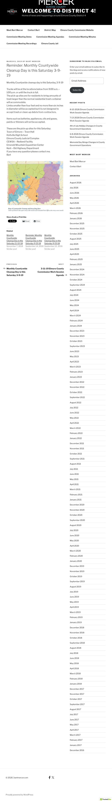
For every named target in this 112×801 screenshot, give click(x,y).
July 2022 (74, 407)
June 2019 (74, 597)
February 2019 (76, 617)
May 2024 (74, 305)
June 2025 (74, 249)
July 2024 (74, 295)
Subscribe (77, 90)
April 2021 (74, 484)
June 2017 (74, 719)
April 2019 (74, 607)
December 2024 (77, 269)
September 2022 (77, 397)
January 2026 (76, 218)
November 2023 (77, 336)
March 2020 (75, 551)
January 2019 (76, 622)
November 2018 (77, 632)
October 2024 (76, 279)
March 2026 (75, 208)
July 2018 (74, 653)
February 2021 (76, 494)
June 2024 (74, 300)
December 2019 (77, 566)
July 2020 (74, 530)
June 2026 (74, 193)
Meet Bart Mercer (15, 30)
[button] (35, 186)
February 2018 (76, 678)
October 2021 (76, 453)
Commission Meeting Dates (19, 37)
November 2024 (77, 274)
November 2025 (77, 228)
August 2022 (75, 402)
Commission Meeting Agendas (50, 37)
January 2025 (76, 264)
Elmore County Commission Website (77, 30)
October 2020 (76, 515)
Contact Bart (34, 30)
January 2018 (76, 684)
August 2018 (75, 648)
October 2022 (76, 392)
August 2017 (75, 709)
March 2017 (75, 735)
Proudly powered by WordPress (19, 794)
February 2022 (76, 433)
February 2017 (76, 740)
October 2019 (76, 576)
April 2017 (74, 730)
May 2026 (74, 198)
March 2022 (75, 428)
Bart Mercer (33, 61)
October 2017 (76, 699)
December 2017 (77, 689)
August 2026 (75, 182)
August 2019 (75, 586)
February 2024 (76, 320)
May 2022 (74, 418)
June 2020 (74, 535)
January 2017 (76, 745)
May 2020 (74, 540)
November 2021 (77, 448)
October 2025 (76, 234)
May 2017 (74, 724)
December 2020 (77, 504)
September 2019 (77, 581)
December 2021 (77, 443)
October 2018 (76, 638)
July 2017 (74, 714)
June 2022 (74, 412)
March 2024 (75, 315)
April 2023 (74, 361)
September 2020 (77, 520)
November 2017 (77, 694)
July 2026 (74, 187)
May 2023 (74, 356)
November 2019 (77, 571)
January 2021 (76, 499)
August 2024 (75, 290)
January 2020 (76, 561)
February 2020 (76, 556)
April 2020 (74, 546)
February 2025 (76, 259)
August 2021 (75, 464)
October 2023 (76, 341)
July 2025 (74, 244)
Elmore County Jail (49, 43)
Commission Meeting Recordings (22, 43)
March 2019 (75, 612)
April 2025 (74, 254)
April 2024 (74, 310)
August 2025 (75, 239)
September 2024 (77, 285)
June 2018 (74, 658)
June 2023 (74, 351)
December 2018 (77, 627)
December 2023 (77, 331)
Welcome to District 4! (59, 11)
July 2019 (74, 591)
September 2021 (77, 459)
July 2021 (74, 469)
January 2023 (76, 377)
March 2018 (75, 673)
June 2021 (74, 474)
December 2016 (77, 750)
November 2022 (77, 387)
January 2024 (76, 326)
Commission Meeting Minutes (82, 37)
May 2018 (74, 663)
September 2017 (77, 704)
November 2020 (77, 510)
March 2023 (75, 366)
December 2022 (77, 382)
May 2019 (74, 602)
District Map (50, 30)
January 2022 (76, 438)
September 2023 (77, 346)
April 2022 (74, 423)
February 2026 (76, 213)
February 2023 (76, 372)
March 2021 (75, 489)
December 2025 (77, 223)
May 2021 (74, 479)
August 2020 (75, 525)
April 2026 (74, 203)
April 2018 (74, 668)
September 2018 (77, 643)
